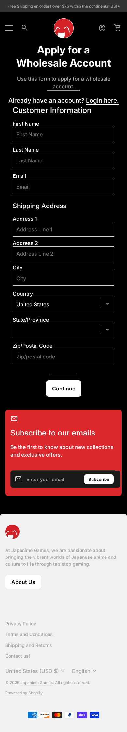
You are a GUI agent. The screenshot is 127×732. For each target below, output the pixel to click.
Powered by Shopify (24, 692)
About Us (26, 584)
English (85, 671)
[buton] (36, 671)
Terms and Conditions (29, 634)
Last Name (26, 149)
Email (19, 176)
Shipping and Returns (28, 645)
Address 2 (25, 243)
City (17, 267)
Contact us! (17, 656)
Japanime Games (37, 682)
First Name (26, 123)
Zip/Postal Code (32, 346)
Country (23, 293)
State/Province (31, 319)
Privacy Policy (20, 623)
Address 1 (25, 218)
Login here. (102, 100)
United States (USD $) (36, 671)
